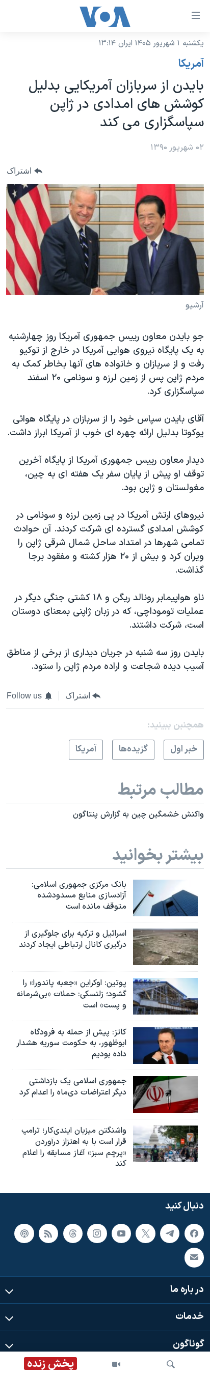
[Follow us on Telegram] (169, 1233)
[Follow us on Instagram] (97, 1233)
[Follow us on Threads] (73, 1233)
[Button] (24, 171)
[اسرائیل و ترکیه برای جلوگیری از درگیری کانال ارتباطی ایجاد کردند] (165, 947)
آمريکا (191, 64)
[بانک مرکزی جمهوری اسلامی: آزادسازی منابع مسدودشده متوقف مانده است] (165, 898)
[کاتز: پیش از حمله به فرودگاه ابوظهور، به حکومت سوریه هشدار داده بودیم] (165, 1045)
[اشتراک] (194, 1258)
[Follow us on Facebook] (194, 1233)
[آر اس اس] (48, 1233)
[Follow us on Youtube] (121, 1233)
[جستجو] (170, 1364)
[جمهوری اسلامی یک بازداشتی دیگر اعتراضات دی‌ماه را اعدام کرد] (165, 1094)
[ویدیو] (116, 1364)
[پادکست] (24, 1233)
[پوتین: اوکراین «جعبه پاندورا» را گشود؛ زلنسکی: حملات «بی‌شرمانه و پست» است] (165, 996)
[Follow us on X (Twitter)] (145, 1233)
